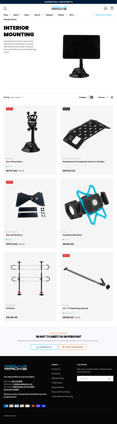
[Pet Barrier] (30, 278)
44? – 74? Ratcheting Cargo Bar (75, 308)
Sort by (6, 97)
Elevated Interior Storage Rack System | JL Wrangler (84, 161)
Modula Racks (12, 415)
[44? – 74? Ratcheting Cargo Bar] (87, 278)
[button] (111, 8)
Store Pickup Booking (74, 347)
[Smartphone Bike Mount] (87, 205)
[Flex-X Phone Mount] (30, 131)
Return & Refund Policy (61, 392)
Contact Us (56, 369)
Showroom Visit (45, 347)
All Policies (56, 373)
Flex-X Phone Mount (14, 161)
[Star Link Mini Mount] (30, 205)
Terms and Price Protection (62, 396)
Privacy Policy (57, 383)
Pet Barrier (10, 308)
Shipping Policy (58, 387)
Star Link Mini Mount (14, 235)
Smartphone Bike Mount (72, 235)
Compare (82, 97)
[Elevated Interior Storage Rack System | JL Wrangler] (87, 131)
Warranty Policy (58, 378)
